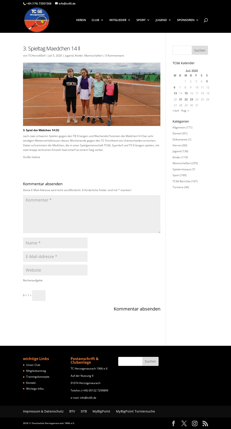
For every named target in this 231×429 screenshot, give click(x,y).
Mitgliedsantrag (36, 371)
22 (186, 99)
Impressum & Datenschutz (43, 411)
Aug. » (185, 110)
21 (180, 99)
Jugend (69, 55)
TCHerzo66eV (37, 55)
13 (175, 93)
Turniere (178, 187)
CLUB (95, 20)
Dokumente (180, 139)
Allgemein (179, 127)
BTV (72, 411)
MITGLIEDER (117, 20)
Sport (176, 175)
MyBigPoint (101, 411)
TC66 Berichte (181, 181)
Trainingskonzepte (37, 377)
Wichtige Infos (35, 389)
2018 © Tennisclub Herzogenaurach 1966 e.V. (49, 423)
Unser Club (33, 365)
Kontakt (31, 383)
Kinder (79, 55)
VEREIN (81, 20)
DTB (84, 411)
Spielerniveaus (182, 169)
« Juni (176, 110)
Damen (177, 133)
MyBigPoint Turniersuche (135, 411)
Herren (177, 145)
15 (186, 93)
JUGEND (161, 20)
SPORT (141, 20)
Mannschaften (93, 55)
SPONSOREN (185, 20)
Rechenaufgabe (33, 280)
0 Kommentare (114, 55)
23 (191, 99)
